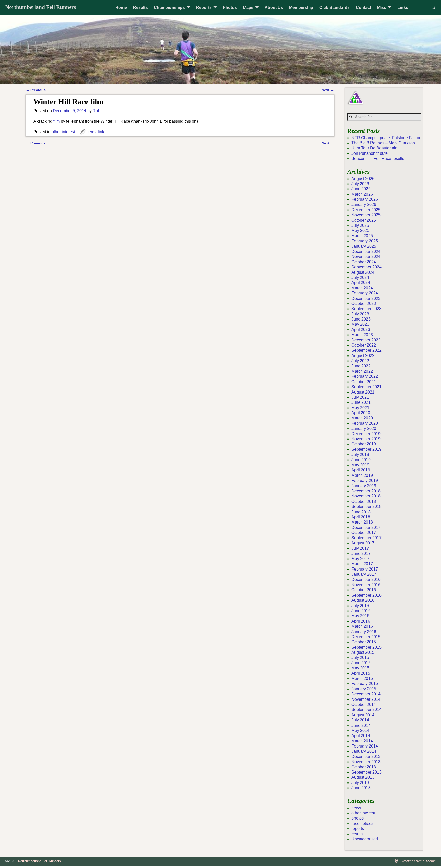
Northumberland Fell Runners (40, 7)
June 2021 (361, 402)
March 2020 (362, 418)
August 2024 (362, 272)
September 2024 (366, 267)
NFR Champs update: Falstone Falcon (386, 138)
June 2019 (361, 460)
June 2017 (361, 553)
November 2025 (366, 215)
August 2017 (362, 543)
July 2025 (360, 225)
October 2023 (363, 303)
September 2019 (366, 449)
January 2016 (363, 632)
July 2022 (360, 361)
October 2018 (363, 501)
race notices (362, 823)
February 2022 (364, 376)
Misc (381, 7)
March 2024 (362, 288)
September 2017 (366, 538)
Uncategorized (364, 839)
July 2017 (360, 548)
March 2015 (362, 678)
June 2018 (361, 512)
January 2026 (363, 204)
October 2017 (363, 532)
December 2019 (366, 434)
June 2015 (361, 663)
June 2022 (361, 366)
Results (140, 7)
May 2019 (360, 465)
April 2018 (360, 517)
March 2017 (362, 564)
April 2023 (360, 329)
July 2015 (360, 657)
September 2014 (366, 709)
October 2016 (363, 590)
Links (402, 7)
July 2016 (360, 605)
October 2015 (363, 642)
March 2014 (362, 741)
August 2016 (362, 600)
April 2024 (360, 282)
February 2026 (364, 199)
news (356, 808)
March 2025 (362, 236)
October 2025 (363, 220)
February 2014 (364, 746)
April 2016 (360, 621)
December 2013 (366, 756)
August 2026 (362, 178)
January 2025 (363, 246)
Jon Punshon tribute (369, 153)
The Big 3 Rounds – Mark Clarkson (383, 143)
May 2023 (360, 324)
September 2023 (366, 308)
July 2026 (360, 184)
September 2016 (366, 595)
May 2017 (360, 558)
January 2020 (363, 428)
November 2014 (366, 699)
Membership (301, 7)
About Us (274, 7)
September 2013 (366, 772)
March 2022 (362, 371)
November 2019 (366, 439)
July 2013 (360, 782)
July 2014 (360, 720)
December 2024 (366, 251)
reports (357, 828)
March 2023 (362, 335)
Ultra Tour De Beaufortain (374, 148)
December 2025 (366, 210)
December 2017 (366, 527)
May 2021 (360, 408)
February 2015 (364, 683)
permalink (95, 131)
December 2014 (366, 694)
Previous (36, 90)
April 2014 (360, 735)
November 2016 (366, 585)
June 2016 (361, 611)
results (357, 834)
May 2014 (360, 730)
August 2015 (362, 652)
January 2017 (363, 574)
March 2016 (362, 626)
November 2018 (366, 496)
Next (328, 90)
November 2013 (366, 762)
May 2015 (360, 668)
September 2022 (366, 350)
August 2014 (362, 715)
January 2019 (363, 486)
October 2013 (363, 767)
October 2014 (363, 704)
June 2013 (361, 788)
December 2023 (366, 298)
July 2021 (360, 397)
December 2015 (366, 637)
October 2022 (363, 345)
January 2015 (363, 689)
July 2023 (360, 314)
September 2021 (366, 387)
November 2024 (366, 256)
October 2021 (363, 381)
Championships (169, 7)
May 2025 (360, 230)
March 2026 (362, 194)
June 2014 (361, 725)
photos (357, 818)
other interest (63, 131)
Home (121, 7)
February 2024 (364, 293)
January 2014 (363, 751)
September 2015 (366, 647)
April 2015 (360, 673)
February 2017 (364, 569)
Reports (204, 7)
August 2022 (362, 355)
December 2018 (366, 491)
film (56, 121)
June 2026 (361, 189)
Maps (248, 7)
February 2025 (364, 241)
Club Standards (334, 7)
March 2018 (362, 522)
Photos (230, 7)
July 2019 (360, 454)
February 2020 (364, 423)
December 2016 (366, 579)
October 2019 (363, 444)
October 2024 (363, 262)
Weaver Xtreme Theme (418, 861)
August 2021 (362, 392)
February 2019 (364, 480)
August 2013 (362, 777)
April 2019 (360, 470)
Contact (363, 7)
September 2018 (366, 506)
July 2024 (360, 277)
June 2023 (361, 319)
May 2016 (360, 616)
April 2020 (360, 413)
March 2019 (362, 475)
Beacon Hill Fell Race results (377, 158)
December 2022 (366, 340)
